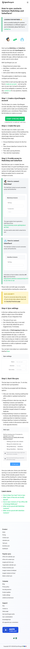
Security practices (6, 589)
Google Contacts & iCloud (8, 573)
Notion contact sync (7, 576)
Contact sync (5, 537)
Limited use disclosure (8, 597)
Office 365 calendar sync (8, 556)
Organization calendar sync (9, 565)
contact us (7, 29)
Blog (3, 584)
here (8, 351)
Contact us (5, 608)
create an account (11, 84)
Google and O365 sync (8, 562)
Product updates (6, 592)
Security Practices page (13, 301)
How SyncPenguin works (8, 614)
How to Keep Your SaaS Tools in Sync (14, 495)
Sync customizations (7, 616)
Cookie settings (6, 595)
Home (3, 532)
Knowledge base (6, 619)
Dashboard (5, 548)
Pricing (4, 535)
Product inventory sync (8, 567)
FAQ (3, 605)
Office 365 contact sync (8, 559)
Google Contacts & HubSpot (9, 570)
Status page (5, 611)
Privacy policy (5, 586)
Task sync (4, 543)
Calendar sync (5, 540)
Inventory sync (6, 546)
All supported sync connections (10, 622)
